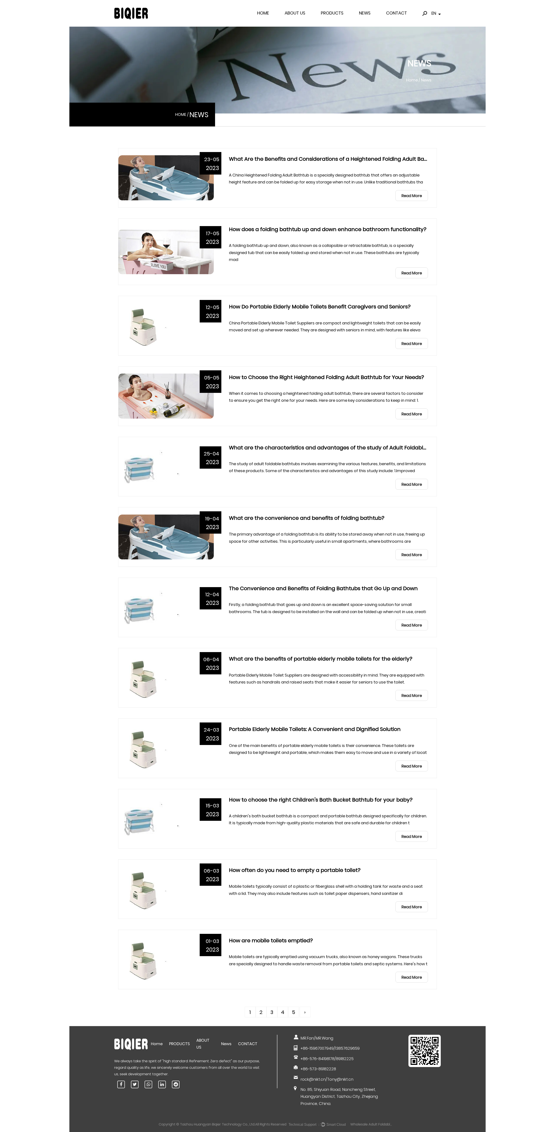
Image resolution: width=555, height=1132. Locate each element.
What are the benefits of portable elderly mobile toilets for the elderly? (320, 658)
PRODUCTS (332, 13)
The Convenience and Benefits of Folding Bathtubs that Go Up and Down (323, 588)
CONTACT (396, 13)
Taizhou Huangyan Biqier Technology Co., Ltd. (217, 1124)
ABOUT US (295, 13)
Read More (412, 195)
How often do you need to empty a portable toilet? (295, 870)
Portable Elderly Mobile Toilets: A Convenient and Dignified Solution (315, 729)
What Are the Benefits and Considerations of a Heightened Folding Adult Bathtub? (335, 158)
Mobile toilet (339, 20)
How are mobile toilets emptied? (271, 940)
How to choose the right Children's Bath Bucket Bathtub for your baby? (321, 799)
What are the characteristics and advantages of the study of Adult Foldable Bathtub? (340, 447)
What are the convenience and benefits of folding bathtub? (306, 517)
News (365, 13)
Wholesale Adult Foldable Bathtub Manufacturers (372, 1124)
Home (263, 13)
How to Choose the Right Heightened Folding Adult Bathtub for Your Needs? (326, 377)
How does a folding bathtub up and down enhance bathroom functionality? (327, 229)
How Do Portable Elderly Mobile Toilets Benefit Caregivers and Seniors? (320, 306)
